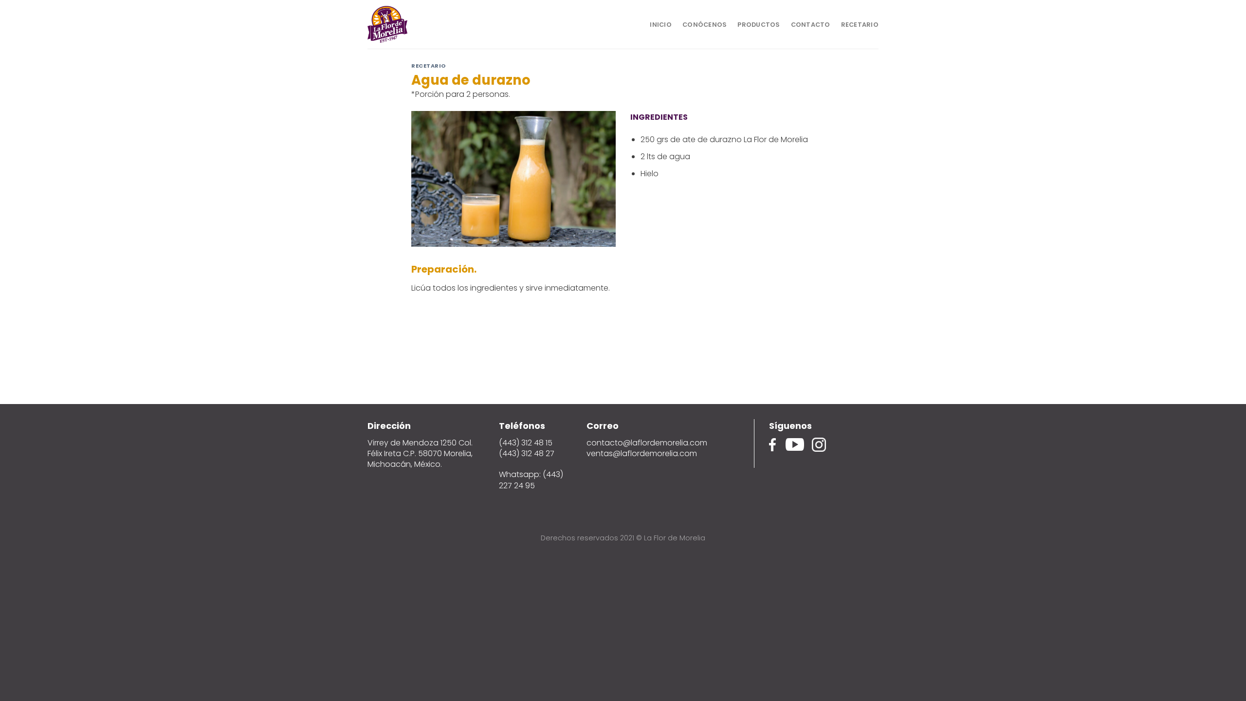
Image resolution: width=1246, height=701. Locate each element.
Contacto (810, 24)
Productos (758, 24)
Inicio (661, 24)
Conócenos (704, 24)
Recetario (860, 24)
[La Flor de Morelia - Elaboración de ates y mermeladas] (416, 24)
